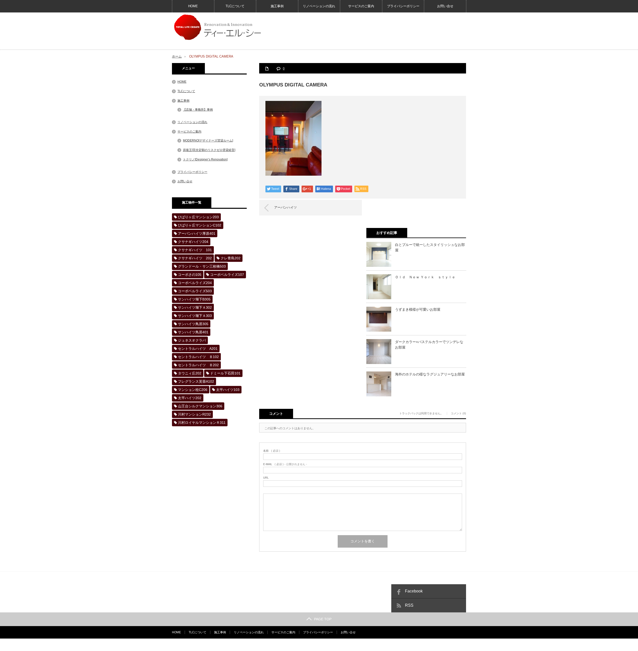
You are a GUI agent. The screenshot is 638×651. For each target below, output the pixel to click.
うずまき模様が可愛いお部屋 (417, 309)
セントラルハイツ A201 (198, 349)
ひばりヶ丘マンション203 (198, 217)
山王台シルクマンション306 (200, 406)
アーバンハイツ (285, 207)
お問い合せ (445, 6)
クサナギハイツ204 (193, 242)
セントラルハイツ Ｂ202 (198, 365)
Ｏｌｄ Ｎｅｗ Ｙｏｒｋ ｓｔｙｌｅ (425, 277)
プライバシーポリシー (403, 6)
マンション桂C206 (192, 390)
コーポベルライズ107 (227, 275)
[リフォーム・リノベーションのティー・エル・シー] (217, 26)
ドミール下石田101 (225, 373)
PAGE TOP (322, 619)
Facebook (414, 591)
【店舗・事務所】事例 (198, 109)
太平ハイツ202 (189, 398)
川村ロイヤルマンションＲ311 (202, 423)
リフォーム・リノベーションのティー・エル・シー (405, 645)
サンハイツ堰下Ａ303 (195, 316)
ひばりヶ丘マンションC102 (199, 225)
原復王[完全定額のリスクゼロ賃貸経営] (209, 150)
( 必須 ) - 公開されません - (285, 464)
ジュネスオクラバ (192, 340)
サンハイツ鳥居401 (193, 332)
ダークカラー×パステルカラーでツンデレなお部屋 (429, 344)
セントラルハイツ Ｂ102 (198, 357)
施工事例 (277, 6)
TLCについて (235, 6)
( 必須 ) (271, 450)
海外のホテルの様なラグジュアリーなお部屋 (430, 374)
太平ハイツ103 (227, 390)
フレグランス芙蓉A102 (196, 381)
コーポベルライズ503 (195, 291)
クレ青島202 (230, 258)
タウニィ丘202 (189, 373)
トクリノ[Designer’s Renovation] (205, 159)
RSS (409, 605)
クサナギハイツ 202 (195, 258)
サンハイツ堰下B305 (194, 299)
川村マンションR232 (194, 414)
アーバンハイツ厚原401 (196, 233)
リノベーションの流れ (319, 6)
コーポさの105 (189, 275)
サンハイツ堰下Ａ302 (195, 307)
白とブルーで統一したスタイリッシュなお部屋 (430, 247)
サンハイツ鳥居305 (193, 324)
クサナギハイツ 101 (195, 250)
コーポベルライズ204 (195, 283)
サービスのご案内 (361, 6)
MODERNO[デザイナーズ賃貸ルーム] (208, 140)
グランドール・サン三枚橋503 (202, 266)
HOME (193, 6)
